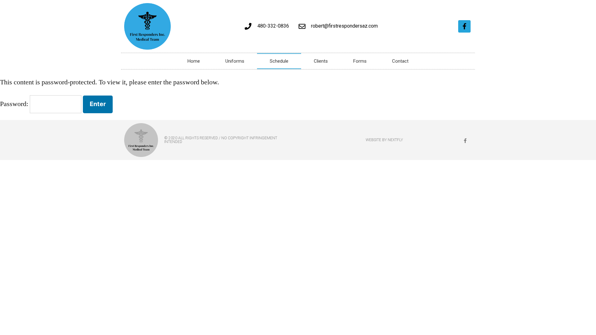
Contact (400, 61)
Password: (15, 104)
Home (193, 61)
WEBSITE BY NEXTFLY (384, 140)
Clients (321, 61)
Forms (360, 61)
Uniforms (234, 61)
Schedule (279, 61)
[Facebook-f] (464, 26)
